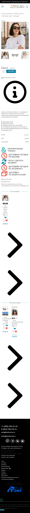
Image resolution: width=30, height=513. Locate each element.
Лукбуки (3, 470)
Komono (3, 21)
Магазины (3, 464)
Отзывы (3, 472)
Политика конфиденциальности (9, 477)
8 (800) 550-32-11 (9, 429)
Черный (27, 138)
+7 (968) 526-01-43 (9, 426)
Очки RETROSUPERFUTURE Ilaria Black (17, 322)
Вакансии (3, 473)
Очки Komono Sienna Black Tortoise (5, 209)
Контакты (3, 463)
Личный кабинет (5, 466)
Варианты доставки (6, 179)
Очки (8, 181)
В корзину (11, 71)
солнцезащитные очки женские (13, 184)
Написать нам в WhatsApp (8, 455)
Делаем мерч (4, 468)
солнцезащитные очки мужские (9, 185)
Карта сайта (4, 475)
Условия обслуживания (7, 479)
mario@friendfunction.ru (8, 432)
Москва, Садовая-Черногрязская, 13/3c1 (12, 446)
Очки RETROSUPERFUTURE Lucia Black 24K (8, 320)
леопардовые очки (24, 185)
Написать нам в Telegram (7, 457)
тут (17, 508)
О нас (2, 461)
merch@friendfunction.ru (8, 436)
